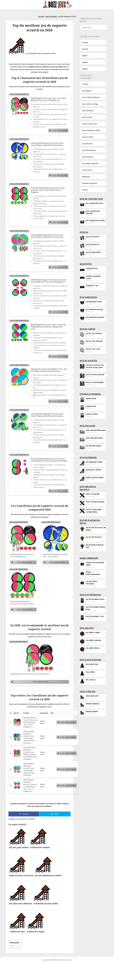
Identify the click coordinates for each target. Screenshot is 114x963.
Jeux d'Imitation (88, 297)
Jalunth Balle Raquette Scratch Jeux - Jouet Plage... (55, 555)
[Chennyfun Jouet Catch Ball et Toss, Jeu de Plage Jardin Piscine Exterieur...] (20, 377)
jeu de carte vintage (94, 333)
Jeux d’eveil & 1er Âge (90, 104)
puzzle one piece (93, 237)
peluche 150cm (92, 414)
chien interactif (92, 696)
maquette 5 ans (92, 285)
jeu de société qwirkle (95, 382)
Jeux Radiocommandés (90, 163)
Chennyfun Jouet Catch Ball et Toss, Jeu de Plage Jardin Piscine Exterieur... (49, 370)
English (84, 56)
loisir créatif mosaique (95, 502)
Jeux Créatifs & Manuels (91, 97)
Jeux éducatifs (87, 144)
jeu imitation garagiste (95, 317)
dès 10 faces (91, 680)
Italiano (85, 69)
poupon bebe (91, 406)
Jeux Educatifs (87, 426)
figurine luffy (91, 398)
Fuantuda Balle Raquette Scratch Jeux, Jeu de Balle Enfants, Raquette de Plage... (49, 460)
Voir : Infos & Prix (59, 130)
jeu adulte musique (93, 640)
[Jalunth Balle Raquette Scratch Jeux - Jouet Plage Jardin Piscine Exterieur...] (20, 151)
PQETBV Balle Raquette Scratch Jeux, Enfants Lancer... (22, 602)
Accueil (41, 16)
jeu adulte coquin (93, 632)
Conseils (85, 84)
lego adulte (90, 672)
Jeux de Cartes (87, 329)
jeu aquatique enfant (94, 462)
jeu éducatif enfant (93, 446)
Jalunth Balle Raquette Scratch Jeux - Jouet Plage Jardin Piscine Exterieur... (48, 144)
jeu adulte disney (93, 648)
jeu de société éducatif (95, 374)
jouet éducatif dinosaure (96, 430)
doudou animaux (92, 704)
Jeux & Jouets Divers (90, 660)
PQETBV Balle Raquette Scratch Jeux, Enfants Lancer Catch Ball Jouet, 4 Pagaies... (48, 190)
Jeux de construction (89, 124)
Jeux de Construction (91, 199)
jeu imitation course (94, 302)
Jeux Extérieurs (51, 16)
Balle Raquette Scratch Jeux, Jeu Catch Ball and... (22, 555)
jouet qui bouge (92, 664)
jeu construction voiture (95, 220)
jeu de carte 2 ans (93, 349)
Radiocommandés (89, 558)
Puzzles (85, 190)
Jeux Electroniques (90, 595)
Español (85, 62)
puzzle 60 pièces (92, 244)
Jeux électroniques (89, 150)
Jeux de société (87, 137)
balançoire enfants (93, 470)
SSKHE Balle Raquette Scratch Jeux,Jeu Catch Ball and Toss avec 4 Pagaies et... (48, 281)
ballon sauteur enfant (94, 477)
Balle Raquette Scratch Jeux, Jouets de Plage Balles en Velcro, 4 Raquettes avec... (48, 327)
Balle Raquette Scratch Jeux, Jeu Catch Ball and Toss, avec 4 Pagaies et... (48, 99)
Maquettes (86, 177)
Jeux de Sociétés (88, 361)
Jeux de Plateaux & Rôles (91, 130)
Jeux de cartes (87, 117)
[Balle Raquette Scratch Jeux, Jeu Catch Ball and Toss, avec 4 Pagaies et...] (20, 106)
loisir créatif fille (93, 494)
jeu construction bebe (94, 203)
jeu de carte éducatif (94, 341)
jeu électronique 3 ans (95, 616)
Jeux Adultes (86, 91)
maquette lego (92, 268)
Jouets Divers (87, 170)
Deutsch (85, 49)
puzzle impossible (93, 252)
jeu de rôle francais (94, 537)
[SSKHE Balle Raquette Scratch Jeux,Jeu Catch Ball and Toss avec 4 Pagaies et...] (20, 288)
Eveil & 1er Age (87, 691)
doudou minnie (92, 711)
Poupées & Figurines (89, 183)
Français (85, 42)
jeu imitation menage (94, 309)
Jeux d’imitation (88, 111)
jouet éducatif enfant (94, 438)
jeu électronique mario (95, 599)
